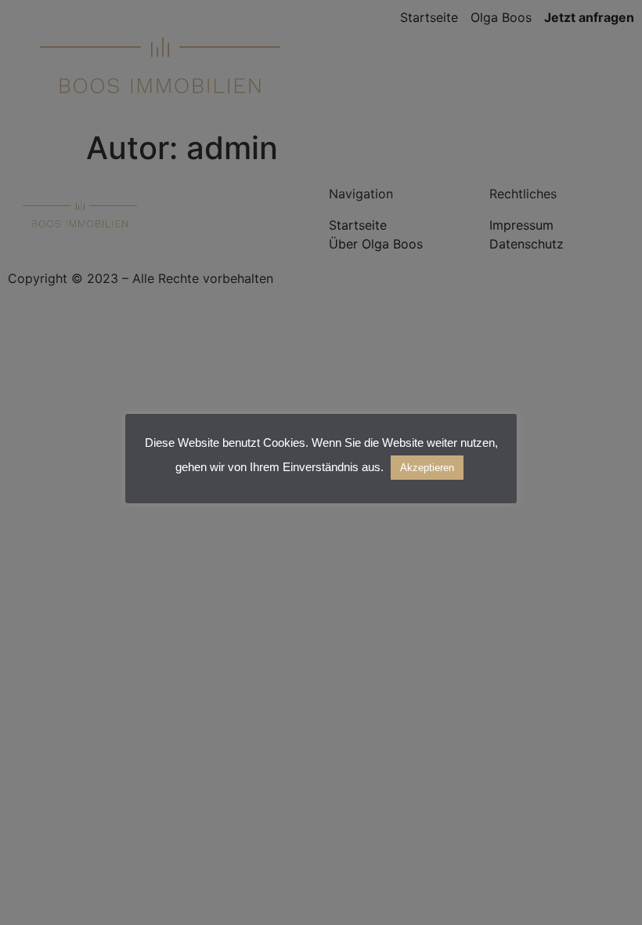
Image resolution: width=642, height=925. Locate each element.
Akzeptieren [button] (427, 467)
